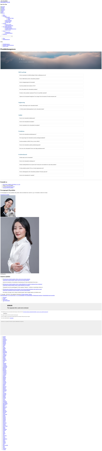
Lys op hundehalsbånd (20, 295)
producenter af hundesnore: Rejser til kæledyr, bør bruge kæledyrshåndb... (16, 290)
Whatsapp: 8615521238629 (8, 187)
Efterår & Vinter (11, 18)
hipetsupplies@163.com (5, 2)
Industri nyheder (8, 24)
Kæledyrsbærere (8, 21)
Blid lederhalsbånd (3, 295)
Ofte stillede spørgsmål (7, 26)
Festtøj (9, 19)
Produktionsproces (8, 27)
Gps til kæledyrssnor (12, 295)
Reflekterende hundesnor (37, 295)
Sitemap (30, 294)
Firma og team (8, 29)
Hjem (4, 15)
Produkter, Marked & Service (10, 28)
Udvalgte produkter (24, 294)
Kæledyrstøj (7, 17)
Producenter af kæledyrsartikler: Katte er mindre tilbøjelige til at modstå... (16, 285)
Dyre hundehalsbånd (29, 295)
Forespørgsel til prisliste (4, 194)
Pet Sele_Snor (7, 22)
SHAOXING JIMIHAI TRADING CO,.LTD (11, 184)
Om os (4, 30)
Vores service (7, 32)
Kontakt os (5, 34)
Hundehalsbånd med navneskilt (48, 295)
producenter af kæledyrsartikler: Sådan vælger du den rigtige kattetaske (16, 280)
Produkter (4, 16)
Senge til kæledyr (8, 20)
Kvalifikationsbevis (8, 33)
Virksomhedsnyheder (9, 25)
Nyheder (4, 23)
